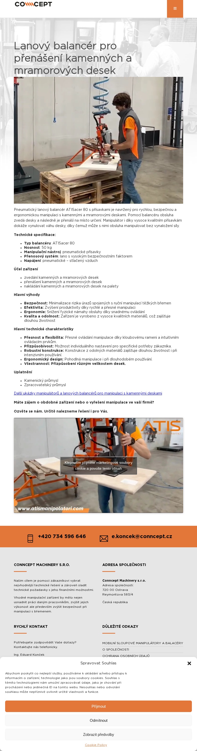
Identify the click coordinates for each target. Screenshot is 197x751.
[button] (189, 663)
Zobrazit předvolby (98, 734)
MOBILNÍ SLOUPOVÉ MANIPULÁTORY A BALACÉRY (142, 643)
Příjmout (99, 706)
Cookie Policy (96, 744)
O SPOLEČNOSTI (115, 649)
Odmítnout (98, 720)
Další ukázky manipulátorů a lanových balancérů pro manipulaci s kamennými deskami (88, 393)
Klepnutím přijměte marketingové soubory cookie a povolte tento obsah (98, 465)
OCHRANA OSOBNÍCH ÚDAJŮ (126, 655)
